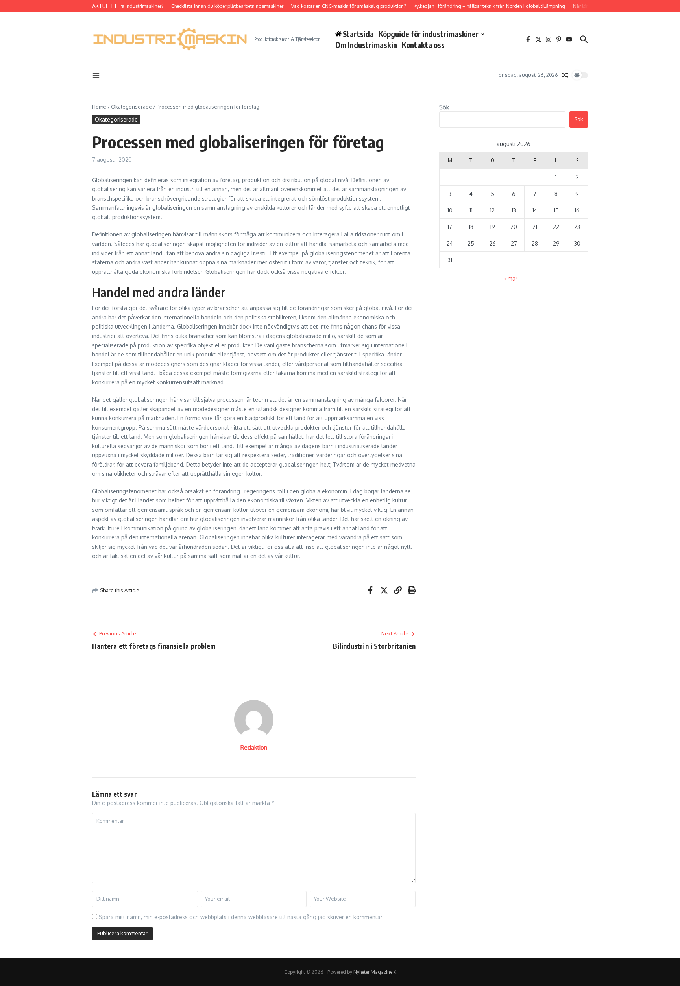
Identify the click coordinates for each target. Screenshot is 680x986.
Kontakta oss (423, 45)
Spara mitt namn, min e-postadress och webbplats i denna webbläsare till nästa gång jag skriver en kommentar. (241, 917)
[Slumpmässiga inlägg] (565, 75)
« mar (510, 278)
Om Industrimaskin (366, 45)
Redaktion (253, 747)
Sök (444, 107)
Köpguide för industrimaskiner (429, 34)
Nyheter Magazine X (374, 972)
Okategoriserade (131, 106)
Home (99, 106)
